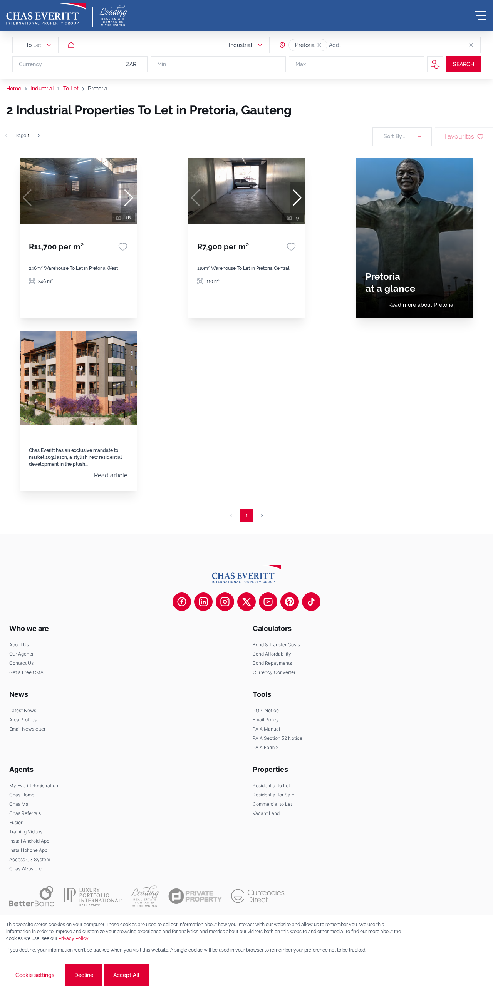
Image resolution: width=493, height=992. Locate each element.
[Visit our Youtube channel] (268, 601)
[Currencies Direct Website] (258, 896)
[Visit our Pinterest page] (289, 601)
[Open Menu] (481, 15)
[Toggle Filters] (435, 64)
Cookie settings (34, 975)
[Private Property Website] (195, 896)
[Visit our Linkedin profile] (203, 601)
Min (161, 64)
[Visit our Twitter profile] (246, 601)
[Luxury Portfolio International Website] (93, 896)
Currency (30, 64)
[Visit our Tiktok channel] (311, 601)
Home (13, 88)
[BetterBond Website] (31, 896)
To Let (71, 88)
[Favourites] (122, 246)
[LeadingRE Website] (145, 896)
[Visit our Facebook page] (182, 601)
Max (300, 64)
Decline (83, 975)
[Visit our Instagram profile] (225, 601)
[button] (319, 45)
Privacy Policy (74, 938)
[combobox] (358, 45)
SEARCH (463, 64)
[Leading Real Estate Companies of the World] (113, 15)
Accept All (126, 975)
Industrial (42, 88)
